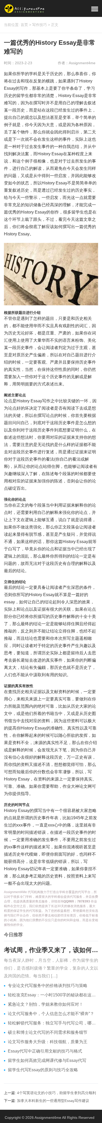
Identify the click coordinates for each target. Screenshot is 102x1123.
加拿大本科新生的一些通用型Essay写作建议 (53, 1101)
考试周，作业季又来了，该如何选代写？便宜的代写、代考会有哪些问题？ (51, 949)
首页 (24, 25)
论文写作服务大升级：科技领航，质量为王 (47, 1042)
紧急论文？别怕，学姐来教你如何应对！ (45, 1004)
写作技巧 (39, 25)
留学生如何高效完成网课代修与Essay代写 (47, 1060)
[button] (94, 9)
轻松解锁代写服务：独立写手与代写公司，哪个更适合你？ (53, 1023)
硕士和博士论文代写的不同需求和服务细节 (47, 1032)
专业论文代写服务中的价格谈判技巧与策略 (47, 985)
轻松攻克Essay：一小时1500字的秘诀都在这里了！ (53, 995)
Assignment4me (48, 1117)
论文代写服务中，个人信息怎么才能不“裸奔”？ (51, 1013)
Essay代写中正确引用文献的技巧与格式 (45, 1051)
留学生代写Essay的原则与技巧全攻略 (43, 1070)
